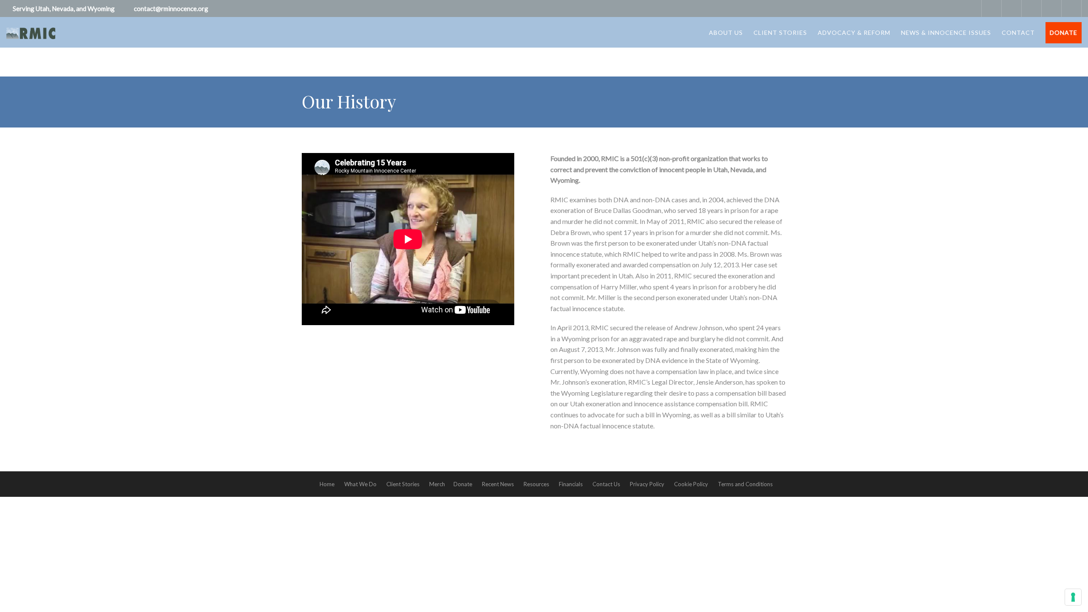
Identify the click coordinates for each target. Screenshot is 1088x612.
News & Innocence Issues (946, 32)
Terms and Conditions (745, 484)
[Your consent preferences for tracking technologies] (1073, 597)
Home (327, 484)
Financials (571, 484)
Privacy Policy (647, 484)
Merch (437, 484)
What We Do (360, 484)
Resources (536, 484)
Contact (1018, 32)
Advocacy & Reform (854, 32)
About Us (726, 32)
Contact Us (606, 484)
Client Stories (780, 32)
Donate (1063, 32)
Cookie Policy (691, 484)
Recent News (498, 484)
